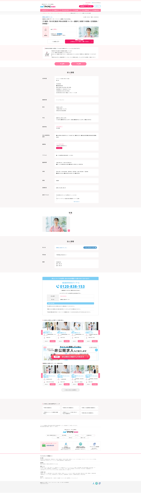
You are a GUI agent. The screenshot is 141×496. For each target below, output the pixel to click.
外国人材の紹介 (83, 474)
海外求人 (70, 459)
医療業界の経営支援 (76, 474)
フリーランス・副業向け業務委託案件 (58, 460)
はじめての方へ (66, 10)
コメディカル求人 (48, 474)
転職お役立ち (96, 10)
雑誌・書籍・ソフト (92, 467)
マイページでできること (97, 2)
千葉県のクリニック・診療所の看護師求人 (51, 413)
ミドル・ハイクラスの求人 (77, 459)
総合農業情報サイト (55, 468)
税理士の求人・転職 (84, 473)
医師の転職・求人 (55, 474)
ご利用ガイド (56, 10)
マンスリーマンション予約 (54, 469)
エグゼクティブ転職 (72, 473)
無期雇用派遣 (66, 474)
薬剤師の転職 (94, 473)
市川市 (55, 13)
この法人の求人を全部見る (70, 390)
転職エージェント (64, 473)
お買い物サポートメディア (45, 469)
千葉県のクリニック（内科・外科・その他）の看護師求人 (70, 413)
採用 (58, 482)
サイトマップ (76, 435)
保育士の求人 (61, 474)
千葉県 (52, 13)
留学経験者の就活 (47, 459)
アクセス (49, 482)
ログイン (97, 6)
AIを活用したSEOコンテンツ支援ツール (65, 469)
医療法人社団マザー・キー (47, 17)
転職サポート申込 (83, 437)
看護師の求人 (43, 474)
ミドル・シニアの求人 (93, 459)
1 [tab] (88, 36)
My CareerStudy (77, 468)
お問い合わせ (70, 437)
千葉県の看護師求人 (48, 407)
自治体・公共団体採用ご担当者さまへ (52, 435)
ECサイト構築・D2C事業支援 (69, 468)
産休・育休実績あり (59, 126)
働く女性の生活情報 (85, 467)
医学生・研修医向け (59, 459)
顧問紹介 (89, 473)
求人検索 (76, 10)
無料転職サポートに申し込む (86, 6)
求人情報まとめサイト (43, 467)
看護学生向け (53, 459)
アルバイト (83, 459)
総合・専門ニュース (51, 467)
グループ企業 (61, 482)
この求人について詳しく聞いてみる (79, 41)
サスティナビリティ (54, 482)
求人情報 (62, 63)
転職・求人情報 (65, 459)
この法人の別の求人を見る (89, 247)
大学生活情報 (79, 467)
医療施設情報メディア (89, 468)
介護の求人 (70, 474)
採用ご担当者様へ (88, 2)
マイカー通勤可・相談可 (60, 144)
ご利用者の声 (86, 10)
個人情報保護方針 (66, 482)
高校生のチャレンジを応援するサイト (60, 467)
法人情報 (79, 63)
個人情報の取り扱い (89, 435)
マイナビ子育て (61, 468)
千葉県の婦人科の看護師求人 (88, 413)
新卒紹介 (59, 473)
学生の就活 (42, 459)
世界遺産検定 (49, 468)
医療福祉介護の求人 (68, 460)
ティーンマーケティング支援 (71, 467)
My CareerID (83, 468)
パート (87, 459)
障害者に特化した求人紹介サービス (46, 460)
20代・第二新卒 (54, 473)
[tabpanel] (89, 33)
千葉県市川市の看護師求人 (68, 407)
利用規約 (58, 437)
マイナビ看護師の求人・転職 (44, 13)
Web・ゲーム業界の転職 (47, 473)
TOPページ (46, 10)
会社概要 (46, 482)
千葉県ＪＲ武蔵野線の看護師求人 (88, 407)
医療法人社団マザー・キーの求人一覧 (63, 13)
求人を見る (52, 341)
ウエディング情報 (43, 468)
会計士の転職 (78, 473)
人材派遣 (41, 473)
